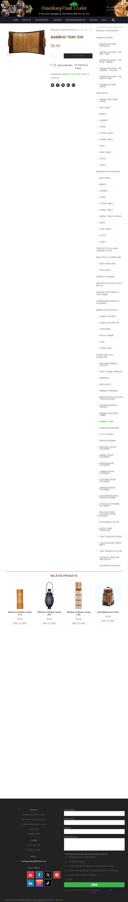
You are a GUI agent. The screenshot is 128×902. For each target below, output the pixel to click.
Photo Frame (107, 335)
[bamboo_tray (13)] (26, 42)
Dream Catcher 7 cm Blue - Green (110, 61)
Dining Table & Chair (110, 216)
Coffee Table (106, 133)
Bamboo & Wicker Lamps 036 (78, 613)
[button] (113, 20)
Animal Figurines (105, 276)
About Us (26, 20)
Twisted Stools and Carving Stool (107, 249)
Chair (103, 126)
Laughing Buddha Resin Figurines (109, 497)
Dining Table (106, 139)
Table (103, 165)
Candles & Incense (109, 428)
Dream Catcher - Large (108, 85)
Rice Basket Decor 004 (108, 612)
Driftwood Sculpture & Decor (109, 284)
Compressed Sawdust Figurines (108, 302)
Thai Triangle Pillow (111, 551)
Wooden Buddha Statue (108, 406)
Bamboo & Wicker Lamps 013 (20, 613)
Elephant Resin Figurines (108, 480)
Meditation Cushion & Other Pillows (111, 398)
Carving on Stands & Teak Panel (107, 293)
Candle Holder (108, 316)
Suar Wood (102, 93)
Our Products (41, 20)
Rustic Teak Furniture (106, 529)
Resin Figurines (108, 440)
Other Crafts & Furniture (104, 356)
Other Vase (106, 348)
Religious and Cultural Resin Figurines (107, 514)
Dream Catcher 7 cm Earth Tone (110, 77)
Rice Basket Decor (109, 522)
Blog (104, 20)
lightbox (9, 53)
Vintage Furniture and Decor (109, 558)
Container (105, 329)
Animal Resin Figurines (106, 456)
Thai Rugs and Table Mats (110, 544)
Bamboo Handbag (109, 390)
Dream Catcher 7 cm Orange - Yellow (110, 69)
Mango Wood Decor (107, 310)
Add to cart (78, 56)
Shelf (103, 146)
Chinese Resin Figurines (107, 472)
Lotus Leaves (107, 434)
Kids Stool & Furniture (108, 257)
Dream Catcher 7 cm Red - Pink (110, 53)
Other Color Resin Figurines (109, 505)
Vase (102, 342)
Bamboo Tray (68, 74)
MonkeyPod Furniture (108, 171)
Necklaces (105, 384)
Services (58, 20)
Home (15, 20)
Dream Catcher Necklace (108, 45)
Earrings (104, 378)
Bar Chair (105, 107)
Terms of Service (118, 890)
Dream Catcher (104, 37)
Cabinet (104, 120)
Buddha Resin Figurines (107, 464)
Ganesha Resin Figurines (107, 488)
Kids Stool (105, 270)
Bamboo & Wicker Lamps (109, 414)
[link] (33, 861)
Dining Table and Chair (109, 100)
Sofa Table (105, 152)
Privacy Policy (104, 890)
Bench (103, 114)
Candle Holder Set (110, 322)
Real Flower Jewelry (111, 371)
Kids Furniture (107, 263)
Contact (93, 20)
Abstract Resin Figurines (108, 448)
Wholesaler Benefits (75, 20)
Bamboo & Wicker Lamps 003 (49, 613)
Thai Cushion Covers (111, 536)
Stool (103, 158)
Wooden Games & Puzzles (109, 364)
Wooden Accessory (110, 565)
